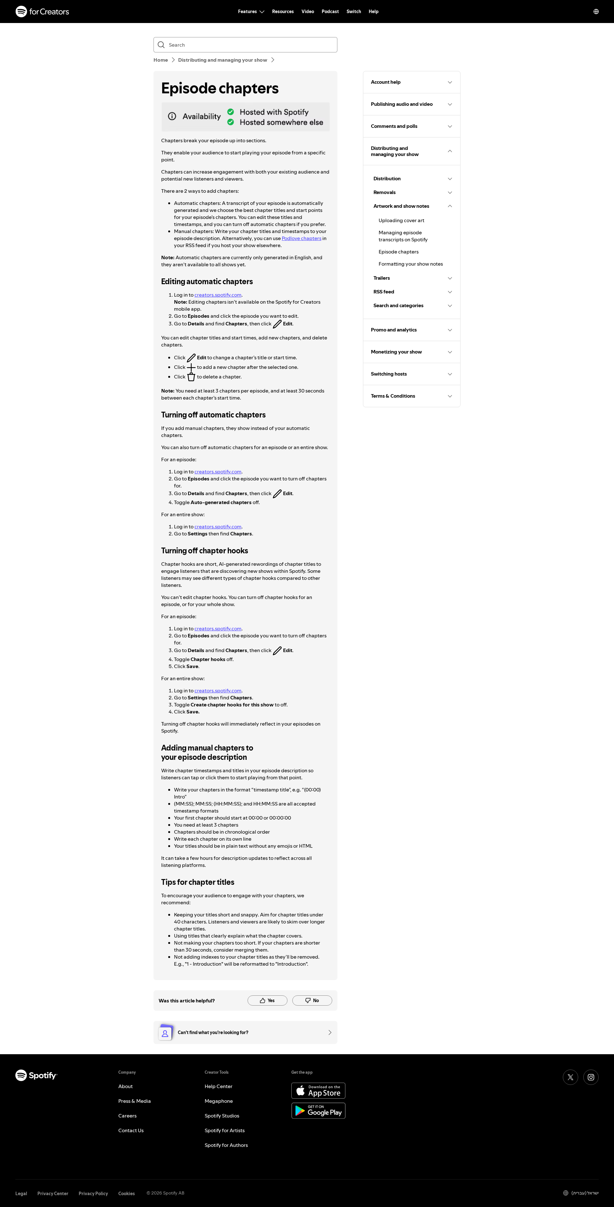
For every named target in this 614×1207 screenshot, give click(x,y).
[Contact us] (327, 1032)
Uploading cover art (401, 220)
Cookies (126, 1193)
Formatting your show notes (411, 263)
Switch (354, 11)
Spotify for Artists (225, 1130)
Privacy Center (52, 1193)
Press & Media (134, 1100)
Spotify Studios (222, 1115)
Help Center (218, 1086)
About (125, 1086)
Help (374, 11)
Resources (283, 11)
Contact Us (131, 1130)
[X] (570, 1077)
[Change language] (596, 11)
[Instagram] (591, 1077)
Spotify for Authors (226, 1145)
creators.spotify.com (217, 294)
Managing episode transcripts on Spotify (403, 236)
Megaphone (219, 1100)
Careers (127, 1115)
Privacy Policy (93, 1193)
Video (308, 11)
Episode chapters (399, 251)
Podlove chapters (301, 238)
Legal (21, 1193)
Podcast (330, 11)
